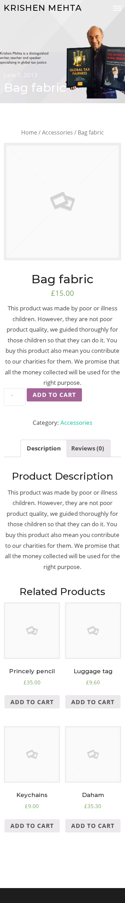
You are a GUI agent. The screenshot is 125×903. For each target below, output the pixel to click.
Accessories (57, 132)
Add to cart (54, 395)
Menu (117, 8)
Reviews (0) (87, 448)
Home (29, 132)
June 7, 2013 (21, 75)
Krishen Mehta (42, 8)
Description (44, 448)
